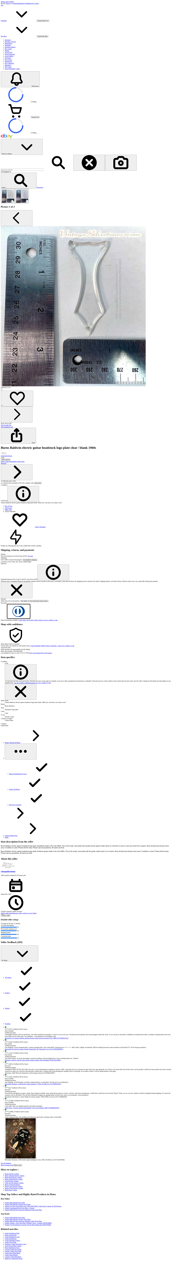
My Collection (9, 63)
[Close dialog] (16, 590)
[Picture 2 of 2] (22, 196)
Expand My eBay (43, 36)
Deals (19, 3)
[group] (86, 307)
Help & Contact (34, 3)
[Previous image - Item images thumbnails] (16, 218)
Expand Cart (35, 117)
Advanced (40, 187)
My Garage (8, 60)
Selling (7, 51)
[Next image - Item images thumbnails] (16, 414)
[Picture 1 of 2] (8, 196)
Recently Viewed (10, 42)
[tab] (86, 648)
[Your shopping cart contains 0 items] (16, 117)
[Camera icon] (121, 163)
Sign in (8, 3)
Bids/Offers (8, 43)
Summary (8, 40)
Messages (8, 65)
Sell (2, 5)
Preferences (8, 61)
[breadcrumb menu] (20, 751)
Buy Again (8, 49)
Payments (8, 58)
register (14, 3)
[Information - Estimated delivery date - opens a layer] (53, 572)
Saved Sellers (9, 56)
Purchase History (10, 47)
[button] (19, 181)
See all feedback (6, 1163)
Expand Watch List (42, 21)
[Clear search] (89, 163)
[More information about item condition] (20, 672)
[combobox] (22, 170)
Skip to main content (7, 2)
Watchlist (8, 45)
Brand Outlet (25, 3)
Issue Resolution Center (12, 69)
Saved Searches (10, 54)
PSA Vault (8, 67)
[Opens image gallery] (1, 389)
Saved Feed (8, 52)
